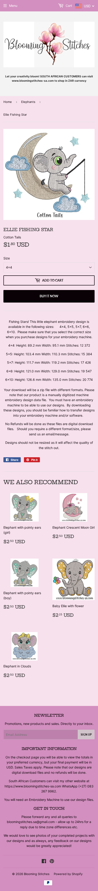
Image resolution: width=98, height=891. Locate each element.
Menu (13, 6)
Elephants (28, 102)
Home (7, 102)
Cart (68, 6)
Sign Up (86, 734)
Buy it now (49, 296)
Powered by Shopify (68, 874)
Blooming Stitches (36, 874)
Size (6, 258)
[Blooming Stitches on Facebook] (43, 862)
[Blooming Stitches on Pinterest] (51, 862)
